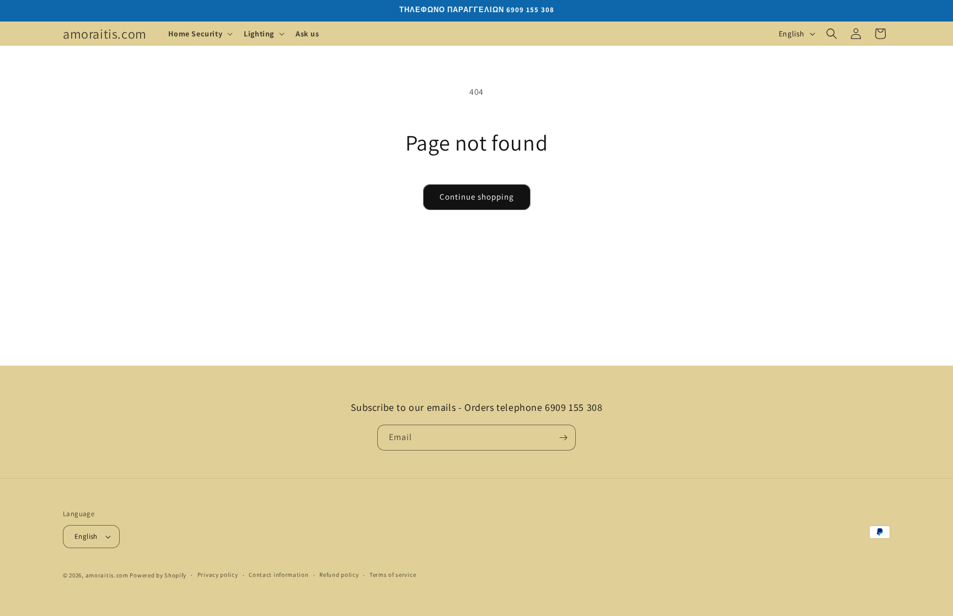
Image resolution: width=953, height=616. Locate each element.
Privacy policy (217, 574)
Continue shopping (477, 196)
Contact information (278, 574)
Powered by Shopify (158, 575)
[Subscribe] (563, 438)
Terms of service (393, 574)
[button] (199, 33)
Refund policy (338, 574)
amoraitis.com (107, 575)
